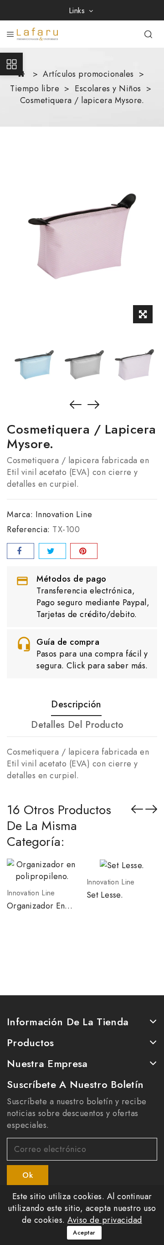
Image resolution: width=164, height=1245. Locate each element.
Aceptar (84, 1232)
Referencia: (28, 529)
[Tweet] (52, 550)
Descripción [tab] (76, 705)
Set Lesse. (105, 895)
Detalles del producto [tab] (77, 725)
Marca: (20, 514)
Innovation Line (64, 514)
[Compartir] (20, 550)
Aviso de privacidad (104, 1220)
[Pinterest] (84, 550)
